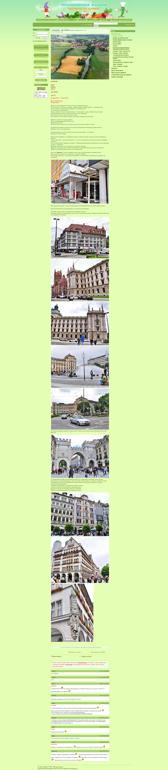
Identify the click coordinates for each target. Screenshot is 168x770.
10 (69, 647)
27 (95, 647)
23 (89, 647)
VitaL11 (54, 671)
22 (87, 647)
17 (79, 647)
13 (73, 647)
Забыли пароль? (43, 41)
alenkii (53, 683)
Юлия (53, 736)
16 (78, 647)
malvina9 (54, 695)
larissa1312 (54, 751)
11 (70, 647)
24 (90, 647)
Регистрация (36, 41)
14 (75, 647)
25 (92, 647)
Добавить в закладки (86, 656)
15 (76, 647)
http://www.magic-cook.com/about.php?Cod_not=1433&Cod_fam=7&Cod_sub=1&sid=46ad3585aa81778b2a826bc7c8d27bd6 (71, 713)
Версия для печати (56, 656)
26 (93, 647)
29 (98, 647)
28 (97, 647)
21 (86, 647)
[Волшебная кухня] (84, 9)
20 (84, 647)
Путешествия (59, 32)
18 (81, 647)
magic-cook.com (59, 767)
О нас (53, 32)
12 (72, 647)
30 (100, 647)
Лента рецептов (129, 24)
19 (83, 647)
